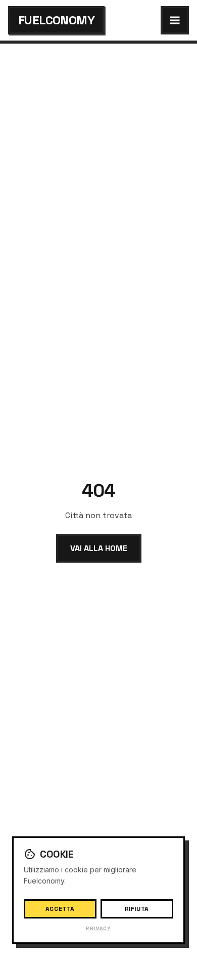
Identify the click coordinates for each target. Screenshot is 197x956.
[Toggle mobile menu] (175, 20)
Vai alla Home (98, 548)
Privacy (98, 928)
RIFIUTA (137, 909)
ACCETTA (60, 909)
